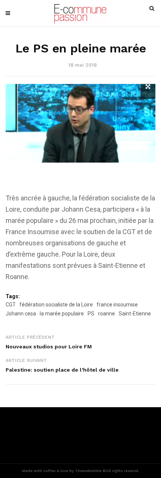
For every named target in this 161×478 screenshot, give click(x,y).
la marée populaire (62, 314)
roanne (106, 314)
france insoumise (117, 305)
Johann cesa (21, 314)
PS (91, 314)
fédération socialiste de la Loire (56, 305)
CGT (11, 305)
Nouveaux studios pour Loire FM (49, 347)
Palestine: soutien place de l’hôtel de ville (62, 370)
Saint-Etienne (135, 314)
